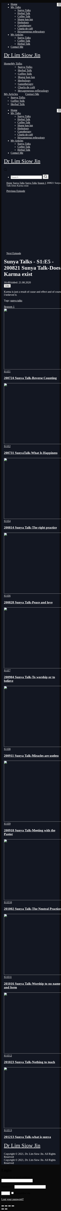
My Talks (16, 7)
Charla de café (25, 28)
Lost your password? (12, 1199)
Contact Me (17, 46)
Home (14, 4)
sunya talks (16, 300)
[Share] (6, 1205)
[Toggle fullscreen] (9, 1205)
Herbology (23, 22)
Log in (6, 1193)
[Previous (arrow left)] (2, 1208)
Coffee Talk (23, 16)
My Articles (17, 34)
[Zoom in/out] (13, 1205)
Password (7, 1186)
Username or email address (16, 1177)
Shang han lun (25, 19)
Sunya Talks (24, 10)
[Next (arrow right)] (6, 1208)
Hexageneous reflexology (31, 31)
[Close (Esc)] (2, 1205)
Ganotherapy (24, 25)
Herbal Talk (23, 13)
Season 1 (42, 183)
